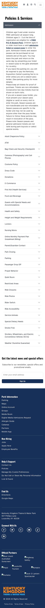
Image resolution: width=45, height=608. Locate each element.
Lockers (8, 224)
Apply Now (6, 446)
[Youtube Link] (29, 530)
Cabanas (5, 425)
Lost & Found (7, 479)
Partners (5, 428)
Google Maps (7, 498)
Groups (5, 411)
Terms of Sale (18, 604)
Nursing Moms (11, 230)
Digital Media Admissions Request (16, 418)
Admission (9, 25)
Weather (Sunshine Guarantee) (17, 343)
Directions (6, 495)
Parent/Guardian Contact (15, 245)
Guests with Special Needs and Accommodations (17, 203)
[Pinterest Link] (4, 536)
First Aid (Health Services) (15, 190)
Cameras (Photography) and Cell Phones (18, 156)
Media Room (7, 414)
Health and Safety (12, 211)
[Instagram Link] (21, 530)
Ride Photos (10, 296)
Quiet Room (10, 277)
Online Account (8, 407)
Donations (9, 177)
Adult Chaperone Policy (14, 136)
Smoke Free (10, 328)
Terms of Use (8, 604)
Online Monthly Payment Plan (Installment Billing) (17, 237)
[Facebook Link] (4, 530)
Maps (4, 404)
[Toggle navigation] (40, 5)
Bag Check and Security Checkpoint (20, 149)
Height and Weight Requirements (18, 217)
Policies (5, 468)
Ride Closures (10, 290)
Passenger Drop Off (13, 264)
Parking (8, 258)
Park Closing (10, 252)
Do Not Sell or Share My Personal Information (21, 475)
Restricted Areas (11, 283)
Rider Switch (10, 302)
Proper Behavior (11, 271)
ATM (7, 143)
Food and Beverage (13, 196)
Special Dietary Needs (14, 321)
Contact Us (6, 465)
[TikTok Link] (37, 530)
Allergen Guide (8, 421)
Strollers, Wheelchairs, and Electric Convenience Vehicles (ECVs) (19, 335)
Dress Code (10, 171)
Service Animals (11, 315)
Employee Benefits (10, 449)
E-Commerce (10, 183)
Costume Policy (11, 164)
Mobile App (6, 432)
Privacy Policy (29, 604)
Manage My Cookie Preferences (15, 472)
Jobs (4, 442)
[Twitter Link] (12, 530)
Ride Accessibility (12, 309)
